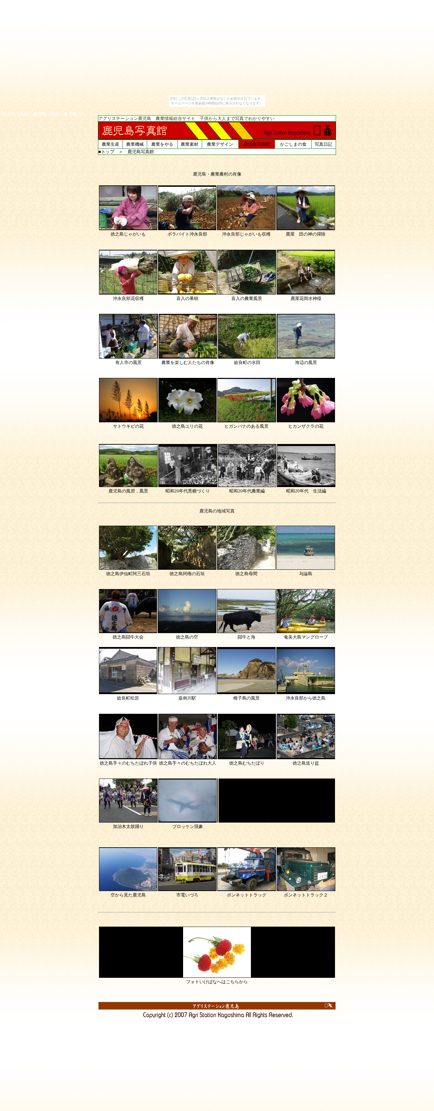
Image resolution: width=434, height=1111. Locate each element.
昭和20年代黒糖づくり (187, 490)
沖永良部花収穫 (128, 298)
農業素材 (189, 144)
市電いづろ (187, 894)
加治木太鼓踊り (128, 826)
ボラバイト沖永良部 (187, 234)
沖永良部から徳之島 (306, 698)
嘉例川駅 (187, 698)
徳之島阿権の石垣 (187, 573)
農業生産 (110, 144)
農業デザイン (220, 144)
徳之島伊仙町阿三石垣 (128, 573)
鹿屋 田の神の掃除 (306, 234)
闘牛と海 (246, 637)
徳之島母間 (246, 573)
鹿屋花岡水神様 (306, 298)
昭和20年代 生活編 (306, 490)
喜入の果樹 (187, 298)
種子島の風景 (246, 698)
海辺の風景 (306, 362)
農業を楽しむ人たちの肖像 (187, 362)
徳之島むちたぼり (246, 763)
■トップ (106, 151)
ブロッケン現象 (187, 826)
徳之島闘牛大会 (128, 637)
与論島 (305, 573)
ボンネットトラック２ (306, 894)
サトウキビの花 (128, 426)
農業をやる (162, 144)
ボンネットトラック (247, 894)
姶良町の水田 (247, 362)
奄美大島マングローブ (306, 637)
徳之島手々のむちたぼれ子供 (128, 763)
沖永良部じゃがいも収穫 (246, 234)
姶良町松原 (128, 698)
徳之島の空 (187, 637)
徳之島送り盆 (306, 763)
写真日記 (323, 144)
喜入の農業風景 (246, 298)
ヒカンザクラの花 (305, 426)
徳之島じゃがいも (128, 234)
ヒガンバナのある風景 (246, 426)
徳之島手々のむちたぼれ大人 (187, 763)
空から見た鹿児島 (128, 894)
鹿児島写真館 (256, 144)
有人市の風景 (128, 362)
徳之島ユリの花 (187, 426)
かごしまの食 (293, 144)
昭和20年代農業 (244, 490)
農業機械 (135, 144)
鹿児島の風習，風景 (128, 490)
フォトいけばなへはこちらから (217, 981)
